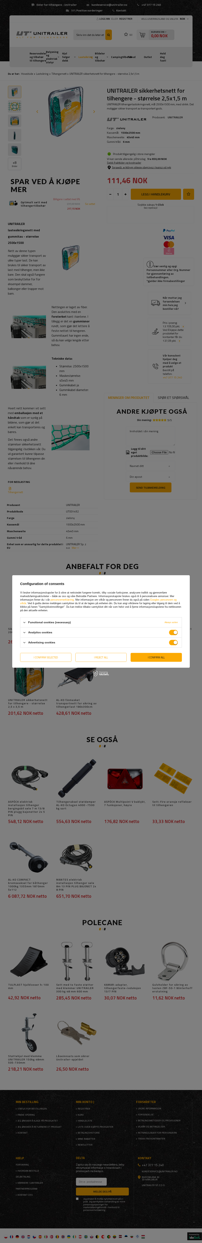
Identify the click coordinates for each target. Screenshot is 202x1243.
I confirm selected (46, 657)
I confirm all (156, 657)
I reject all (101, 657)
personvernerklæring (62, 599)
